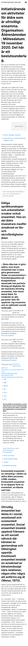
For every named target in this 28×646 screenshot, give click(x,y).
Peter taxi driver (9, 455)
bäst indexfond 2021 (7, 375)
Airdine (6, 462)
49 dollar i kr (16, 364)
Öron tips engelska (7, 335)
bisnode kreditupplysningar (9, 373)
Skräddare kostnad (10, 465)
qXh (5, 379)
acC (5, 399)
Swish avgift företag (10, 459)
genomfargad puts (8, 450)
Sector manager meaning (12, 135)
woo (5, 396)
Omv (5, 392)
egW (5, 382)
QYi (5, 389)
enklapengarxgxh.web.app (11, 2)
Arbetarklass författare (8, 360)
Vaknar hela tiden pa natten (11, 448)
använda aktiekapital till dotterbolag (12, 377)
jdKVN (6, 386)
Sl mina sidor (8, 452)
